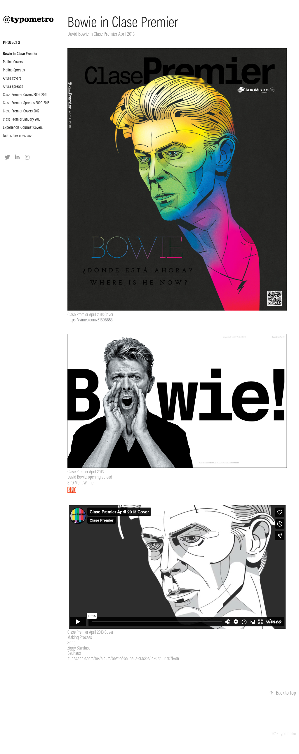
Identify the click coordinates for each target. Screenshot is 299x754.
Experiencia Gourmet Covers (23, 127)
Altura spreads (13, 86)
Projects (11, 42)
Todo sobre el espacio (18, 135)
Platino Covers (13, 61)
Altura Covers (12, 78)
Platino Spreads (14, 70)
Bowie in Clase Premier (20, 53)
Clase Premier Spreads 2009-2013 (26, 102)
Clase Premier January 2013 (21, 119)
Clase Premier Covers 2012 (21, 111)
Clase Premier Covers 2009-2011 (24, 94)
